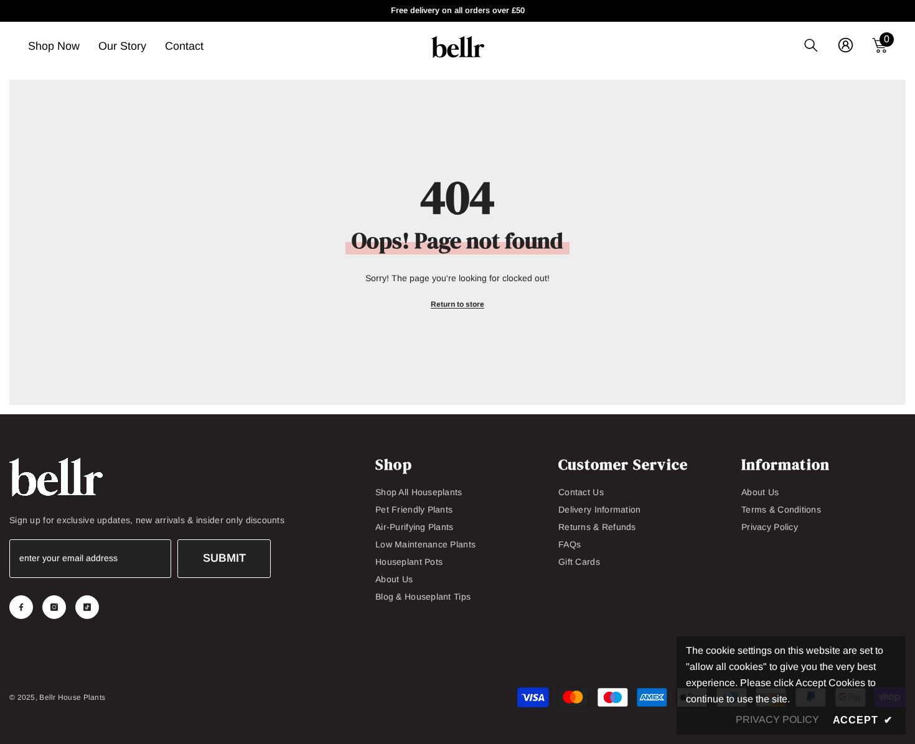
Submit (224, 558)
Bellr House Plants (72, 697)
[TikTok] (87, 607)
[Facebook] (21, 607)
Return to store (457, 304)
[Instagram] (54, 607)
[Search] (811, 45)
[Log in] (846, 45)
